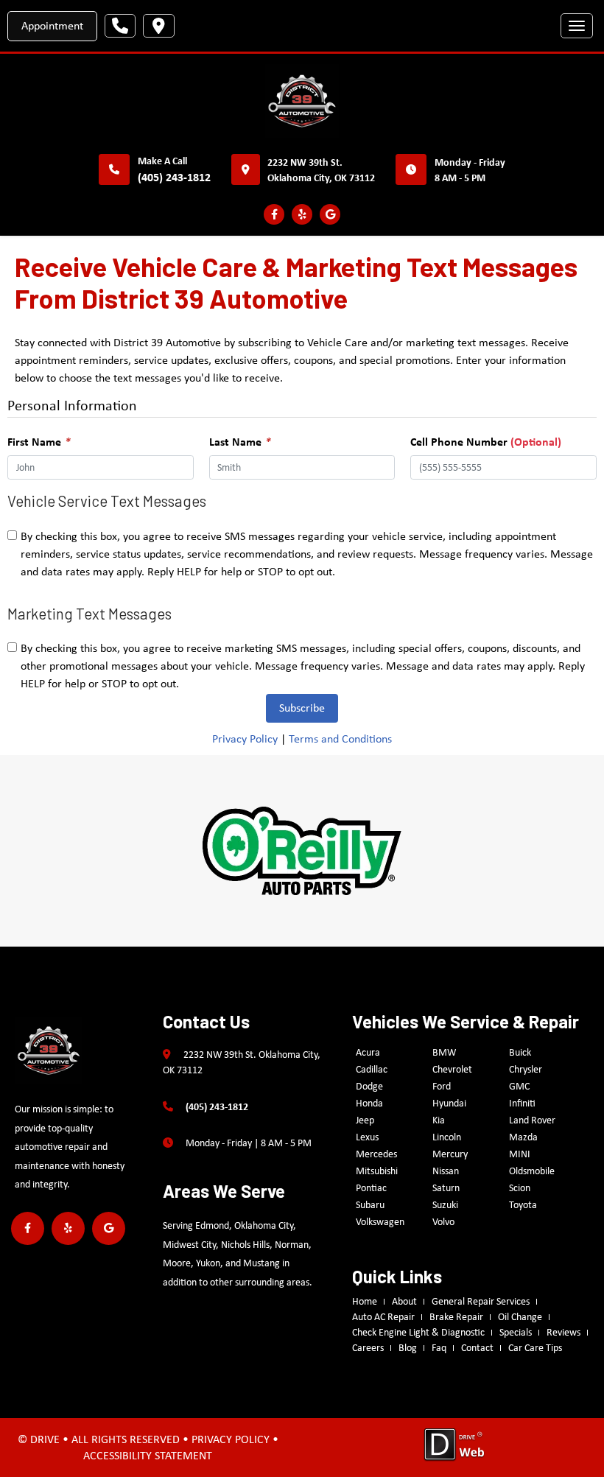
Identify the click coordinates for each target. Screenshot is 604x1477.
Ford (441, 1085)
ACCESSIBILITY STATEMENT (147, 1455)
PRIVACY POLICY (231, 1439)
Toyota (523, 1204)
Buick (520, 1052)
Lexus (367, 1136)
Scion (519, 1187)
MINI (519, 1153)
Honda (369, 1102)
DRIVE (45, 1439)
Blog (407, 1347)
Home (364, 1301)
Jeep (365, 1119)
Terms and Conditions (340, 738)
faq (439, 1347)
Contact (477, 1347)
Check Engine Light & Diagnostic (418, 1332)
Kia (438, 1119)
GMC (519, 1085)
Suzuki (445, 1204)
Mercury (450, 1153)
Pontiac (371, 1187)
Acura (368, 1052)
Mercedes (376, 1153)
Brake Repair (456, 1316)
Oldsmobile (532, 1170)
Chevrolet (452, 1069)
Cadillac (371, 1069)
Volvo (443, 1221)
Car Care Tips (535, 1347)
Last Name (240, 441)
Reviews (563, 1332)
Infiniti (522, 1102)
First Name (39, 441)
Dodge (369, 1085)
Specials (515, 1332)
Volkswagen (380, 1221)
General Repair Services (481, 1301)
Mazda (523, 1136)
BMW (444, 1052)
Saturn (446, 1187)
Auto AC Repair (383, 1316)
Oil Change (520, 1316)
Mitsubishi (377, 1170)
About (404, 1301)
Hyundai (449, 1102)
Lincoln (446, 1136)
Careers (368, 1347)
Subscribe (302, 707)
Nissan (445, 1170)
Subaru (370, 1204)
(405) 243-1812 (174, 177)
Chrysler (525, 1069)
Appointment (52, 25)
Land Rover (532, 1119)
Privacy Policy (245, 738)
